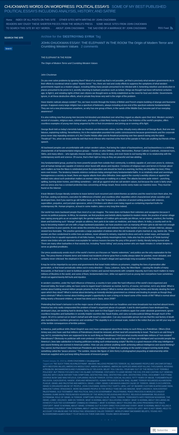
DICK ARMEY (154, 375)
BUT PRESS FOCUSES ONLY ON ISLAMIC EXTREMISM (78, 372)
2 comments (89, 46)
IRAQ (127, 380)
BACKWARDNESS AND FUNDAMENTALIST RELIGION (78, 369)
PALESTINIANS (119, 392)
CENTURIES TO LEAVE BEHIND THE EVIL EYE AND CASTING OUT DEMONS (138, 372)
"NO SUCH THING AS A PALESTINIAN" (70, 364)
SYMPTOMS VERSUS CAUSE (96, 397)
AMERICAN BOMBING (100, 366)
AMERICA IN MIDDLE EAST (78, 366)
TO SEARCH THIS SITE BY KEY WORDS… (29, 28)
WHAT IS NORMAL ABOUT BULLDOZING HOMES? (107, 400)
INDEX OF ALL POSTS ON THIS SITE (36, 20)
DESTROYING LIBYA (118, 375)
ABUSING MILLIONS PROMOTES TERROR (107, 364)
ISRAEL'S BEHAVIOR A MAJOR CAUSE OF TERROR (125, 383)
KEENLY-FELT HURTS (110, 386)
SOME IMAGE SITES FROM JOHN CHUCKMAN (121, 24)
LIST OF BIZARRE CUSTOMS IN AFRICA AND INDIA (150, 386)
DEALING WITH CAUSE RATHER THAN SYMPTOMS (66, 375)
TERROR (121, 397)
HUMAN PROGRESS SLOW (111, 380)
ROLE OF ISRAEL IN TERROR (68, 397)
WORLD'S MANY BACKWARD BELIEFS (132, 411)
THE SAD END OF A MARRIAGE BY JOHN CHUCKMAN (117, 28)
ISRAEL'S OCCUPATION (159, 383)
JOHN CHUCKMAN (75, 361)
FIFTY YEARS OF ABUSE (143, 378)
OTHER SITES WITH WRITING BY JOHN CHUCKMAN (87, 20)
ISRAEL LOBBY (94, 383)
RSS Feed (163, 28)
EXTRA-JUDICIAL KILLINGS (118, 378)
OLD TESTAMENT (65, 392)
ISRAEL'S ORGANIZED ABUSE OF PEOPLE (62, 386)
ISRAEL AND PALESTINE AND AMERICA (69, 383)
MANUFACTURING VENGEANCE (57, 389)
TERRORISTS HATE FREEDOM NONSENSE (145, 397)
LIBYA (123, 386)
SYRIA (113, 397)
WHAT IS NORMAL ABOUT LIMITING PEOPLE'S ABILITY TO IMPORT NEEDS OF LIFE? (104, 408)
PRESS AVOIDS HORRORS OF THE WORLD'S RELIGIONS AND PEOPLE (97, 394)
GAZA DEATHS (59, 380)
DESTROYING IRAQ (99, 375)
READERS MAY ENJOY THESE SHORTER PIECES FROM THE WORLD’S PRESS (49, 24)
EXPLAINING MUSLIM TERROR (91, 378)
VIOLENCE (62, 400)
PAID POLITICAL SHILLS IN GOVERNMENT (93, 392)
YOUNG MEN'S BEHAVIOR (117, 414)
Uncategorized (93, 361)
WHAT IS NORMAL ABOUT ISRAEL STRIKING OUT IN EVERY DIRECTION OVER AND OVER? (95, 406)
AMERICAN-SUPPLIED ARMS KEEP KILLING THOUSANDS (137, 366)
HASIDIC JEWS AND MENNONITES (82, 380)
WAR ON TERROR (76, 400)
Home (9, 20)
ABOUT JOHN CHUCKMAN (70, 28)
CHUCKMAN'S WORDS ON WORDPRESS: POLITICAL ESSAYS (56, 6)
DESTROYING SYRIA (137, 375)
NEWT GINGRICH (144, 389)
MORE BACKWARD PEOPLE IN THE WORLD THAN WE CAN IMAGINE (104, 389)
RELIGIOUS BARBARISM (142, 394)
